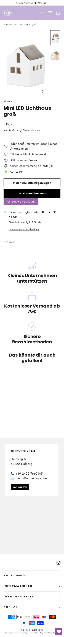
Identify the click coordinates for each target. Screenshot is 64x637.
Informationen (18, 586)
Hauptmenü (14, 575)
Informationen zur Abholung (24, 229)
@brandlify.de (53, 632)
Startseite (8, 24)
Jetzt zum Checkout (32, 193)
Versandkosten (31, 130)
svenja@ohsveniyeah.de (31, 478)
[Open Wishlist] (58, 631)
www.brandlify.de (22, 632)
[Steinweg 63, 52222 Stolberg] (32, 496)
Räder (8, 101)
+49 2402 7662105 (29, 473)
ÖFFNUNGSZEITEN (19, 596)
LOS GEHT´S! (20, 487)
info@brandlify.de (38, 632)
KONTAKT (12, 607)
